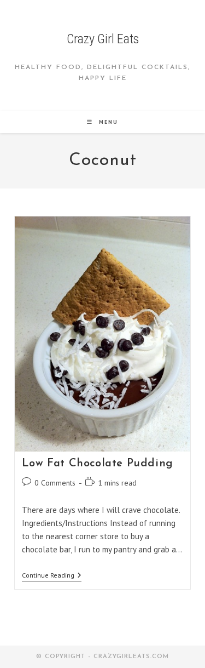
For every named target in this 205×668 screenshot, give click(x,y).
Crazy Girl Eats (103, 39)
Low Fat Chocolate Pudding (97, 463)
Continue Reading (51, 576)
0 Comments (54, 483)
